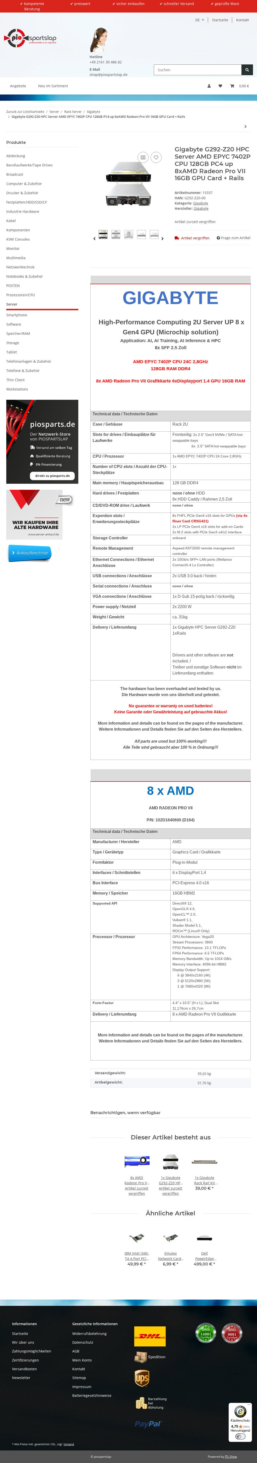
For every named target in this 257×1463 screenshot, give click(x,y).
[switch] (240, 1436)
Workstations (17, 389)
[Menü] (249, 1406)
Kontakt (242, 20)
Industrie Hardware (22, 211)
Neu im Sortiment (53, 85)
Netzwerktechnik (20, 267)
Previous (94, 238)
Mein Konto (82, 1360)
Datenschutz (82, 1342)
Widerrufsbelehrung (89, 1333)
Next (162, 238)
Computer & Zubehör (24, 183)
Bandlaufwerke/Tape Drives (29, 165)
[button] (209, 85)
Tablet (11, 352)
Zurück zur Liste (18, 111)
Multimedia (16, 257)
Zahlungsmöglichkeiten (31, 1351)
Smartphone (16, 315)
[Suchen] (247, 69)
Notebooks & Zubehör (24, 276)
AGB (75, 1351)
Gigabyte (200, 203)
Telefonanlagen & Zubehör (28, 361)
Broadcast (14, 174)
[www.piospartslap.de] (30, 38)
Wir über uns (23, 1342)
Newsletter (21, 1377)
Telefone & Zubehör (23, 370)
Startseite (220, 20)
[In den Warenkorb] (94, 143)
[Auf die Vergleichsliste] (143, 157)
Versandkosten (24, 1369)
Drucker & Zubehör (22, 192)
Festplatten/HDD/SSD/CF (26, 202)
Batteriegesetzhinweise (91, 1395)
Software (13, 324)
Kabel (11, 220)
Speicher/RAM (18, 333)
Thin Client (15, 379)
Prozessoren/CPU (20, 294)
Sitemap (79, 1377)
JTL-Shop (231, 1456)
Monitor (13, 248)
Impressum (81, 1386)
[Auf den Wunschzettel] (156, 157)
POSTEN (13, 285)
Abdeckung (15, 155)
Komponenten (18, 230)
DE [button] (197, 20)
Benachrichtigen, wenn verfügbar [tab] (125, 1112)
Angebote (18, 85)
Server (11, 304)
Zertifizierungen (25, 1360)
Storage (12, 342)
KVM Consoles (18, 239)
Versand (68, 1444)
